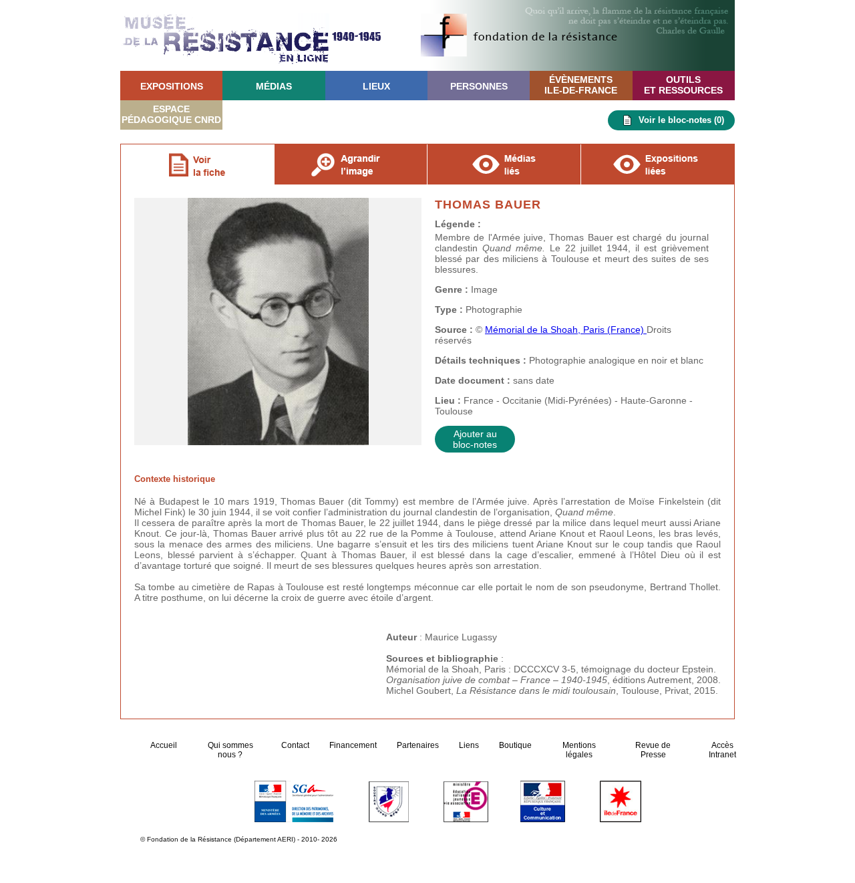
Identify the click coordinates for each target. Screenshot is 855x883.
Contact (295, 745)
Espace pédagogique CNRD (171, 114)
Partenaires (418, 745)
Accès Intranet (722, 750)
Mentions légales (579, 750)
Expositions (171, 86)
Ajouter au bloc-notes (475, 439)
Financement (353, 745)
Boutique (515, 745)
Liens (469, 745)
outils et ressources (683, 85)
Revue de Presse (653, 750)
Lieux (376, 86)
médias (274, 86)
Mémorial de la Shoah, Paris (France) (566, 329)
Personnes (479, 86)
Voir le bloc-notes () (681, 120)
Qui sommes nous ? (230, 750)
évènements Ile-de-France (580, 85)
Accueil (164, 745)
